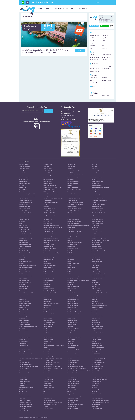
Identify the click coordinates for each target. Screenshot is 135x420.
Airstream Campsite (48, 168)
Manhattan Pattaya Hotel (49, 271)
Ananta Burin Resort (48, 173)
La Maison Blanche (96, 257)
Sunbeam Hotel (95, 335)
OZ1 (20, 297)
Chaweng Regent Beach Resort (51, 202)
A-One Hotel (46, 166)
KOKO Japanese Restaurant (25, 255)
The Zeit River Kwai (23, 377)
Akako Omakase (71, 168)
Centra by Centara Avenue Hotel (51, 196)
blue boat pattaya (96, 189)
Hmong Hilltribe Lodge (73, 236)
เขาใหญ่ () (104, 48)
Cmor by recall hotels (72, 206)
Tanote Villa (70, 343)
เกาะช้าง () (92, 48)
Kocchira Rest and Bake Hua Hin (75, 250)
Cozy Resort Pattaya (24, 210)
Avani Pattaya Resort (48, 177)
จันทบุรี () (92, 38)
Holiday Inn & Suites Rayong (98, 236)
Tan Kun (45, 343)
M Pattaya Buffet (95, 265)
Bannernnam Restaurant (24, 183)
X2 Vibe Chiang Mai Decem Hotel (26, 406)
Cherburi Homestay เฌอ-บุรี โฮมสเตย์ (75, 202)
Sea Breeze (70, 326)
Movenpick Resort (47, 284)
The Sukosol (94, 373)
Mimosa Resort (71, 282)
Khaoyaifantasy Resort (73, 248)
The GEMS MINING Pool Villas (98, 354)
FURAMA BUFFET (95, 225)
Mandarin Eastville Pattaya (25, 271)
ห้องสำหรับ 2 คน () (94, 66)
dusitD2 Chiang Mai (48, 219)
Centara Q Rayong (96, 194)
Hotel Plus (70, 240)
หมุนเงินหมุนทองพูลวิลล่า (97, 408)
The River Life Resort (24, 368)
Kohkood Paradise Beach (97, 253)
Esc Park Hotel (47, 221)
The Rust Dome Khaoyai (97, 368)
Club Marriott (46, 206)
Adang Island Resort (24, 168)
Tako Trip (94, 341)
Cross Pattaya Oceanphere (50, 210)
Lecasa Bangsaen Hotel (97, 261)
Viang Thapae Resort (24, 391)
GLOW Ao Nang (71, 229)
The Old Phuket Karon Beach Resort (52, 362)
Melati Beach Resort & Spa (73, 276)
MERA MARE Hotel (23, 278)
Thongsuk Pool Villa (72, 379)
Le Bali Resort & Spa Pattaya (25, 261)
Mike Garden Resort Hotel (25, 282)
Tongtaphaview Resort (97, 381)
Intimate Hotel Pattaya (97, 242)
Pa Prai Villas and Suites (73, 297)
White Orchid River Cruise (97, 398)
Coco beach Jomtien (96, 206)
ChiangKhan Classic (23, 204)
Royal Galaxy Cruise (96, 318)
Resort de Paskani (23, 314)
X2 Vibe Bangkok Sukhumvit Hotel (75, 404)
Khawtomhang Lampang (97, 248)
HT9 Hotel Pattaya (23, 242)
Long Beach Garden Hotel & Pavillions (27, 265)
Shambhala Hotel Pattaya (73, 328)
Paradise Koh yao (71, 301)
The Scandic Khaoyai (48, 370)
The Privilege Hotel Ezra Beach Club (52, 366)
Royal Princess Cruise (24, 320)
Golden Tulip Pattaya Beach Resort (75, 231)
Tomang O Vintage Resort (73, 381)
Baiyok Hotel (94, 179)
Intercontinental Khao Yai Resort (75, 242)
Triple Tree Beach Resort (73, 383)
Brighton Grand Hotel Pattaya (50, 191)
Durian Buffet (22, 217)
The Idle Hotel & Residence (74, 356)
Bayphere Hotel (95, 183)
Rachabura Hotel (95, 309)
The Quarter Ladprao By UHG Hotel (75, 366)
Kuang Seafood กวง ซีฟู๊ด (49, 257)
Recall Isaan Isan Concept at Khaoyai (76, 311)
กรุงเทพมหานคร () (94, 35)
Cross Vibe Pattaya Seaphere (26, 213)
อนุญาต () (92, 95)
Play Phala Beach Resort (73, 305)
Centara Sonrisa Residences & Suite (27, 196)
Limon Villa (94, 263)
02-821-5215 (95, 25)
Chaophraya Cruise (48, 200)
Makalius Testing (95, 267)
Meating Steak (47, 276)
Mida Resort (94, 280)
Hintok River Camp (48, 236)
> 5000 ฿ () (104, 60)
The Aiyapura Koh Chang (25, 349)
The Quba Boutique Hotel (97, 366)
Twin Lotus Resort (48, 385)
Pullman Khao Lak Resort (24, 309)
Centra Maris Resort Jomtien (74, 196)
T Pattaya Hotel (47, 341)
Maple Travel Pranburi (72, 274)
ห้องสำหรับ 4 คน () (106, 66)
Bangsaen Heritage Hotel (97, 181)
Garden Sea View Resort (49, 229)
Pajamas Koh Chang (48, 299)
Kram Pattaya (22, 257)
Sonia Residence (47, 333)
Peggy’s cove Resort (24, 305)
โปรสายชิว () (93, 83)
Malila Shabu (70, 269)
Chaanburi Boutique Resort (74, 198)
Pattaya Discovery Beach (25, 303)
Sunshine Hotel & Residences (74, 337)
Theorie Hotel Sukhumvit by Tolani (99, 377)
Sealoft (45, 328)
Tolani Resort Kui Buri (48, 381)
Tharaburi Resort (71, 347)
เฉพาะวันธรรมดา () (95, 89)
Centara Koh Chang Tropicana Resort (52, 194)
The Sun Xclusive (23, 375)
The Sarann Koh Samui (24, 370)
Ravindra (46, 311)
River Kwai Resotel (96, 314)
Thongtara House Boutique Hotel (99, 379)
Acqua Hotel (94, 166)
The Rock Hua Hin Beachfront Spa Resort (53, 368)
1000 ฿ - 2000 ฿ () (106, 54)
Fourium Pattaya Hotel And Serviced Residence (78, 225)
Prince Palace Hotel (72, 307)
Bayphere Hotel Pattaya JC (74, 183)
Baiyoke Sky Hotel (23, 181)
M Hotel (69, 265)
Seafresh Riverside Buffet (97, 326)
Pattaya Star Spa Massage (97, 303)
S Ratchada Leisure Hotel (49, 322)
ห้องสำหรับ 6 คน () (94, 68)
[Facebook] (27, 3)
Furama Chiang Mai (23, 227)
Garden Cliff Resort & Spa (25, 229)
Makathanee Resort (23, 269)
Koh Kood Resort (71, 253)
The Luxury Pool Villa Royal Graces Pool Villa (53, 358)
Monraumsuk (22, 284)
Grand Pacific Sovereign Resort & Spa (27, 234)
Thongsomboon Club (48, 379)
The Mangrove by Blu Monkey (98, 358)
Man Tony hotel (95, 269)
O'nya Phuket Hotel (72, 290)
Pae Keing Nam (22, 299)
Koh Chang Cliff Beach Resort (98, 250)
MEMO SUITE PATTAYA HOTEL (98, 276)
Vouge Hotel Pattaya (72, 394)
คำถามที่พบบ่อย (82, 8)
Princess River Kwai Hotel (97, 307)
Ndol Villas (94, 286)
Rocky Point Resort (23, 318)
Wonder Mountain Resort (49, 400)
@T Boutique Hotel (48, 164)
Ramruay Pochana (23, 311)
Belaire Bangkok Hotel (96, 185)
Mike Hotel (46, 282)
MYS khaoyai (70, 284)
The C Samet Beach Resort (74, 351)
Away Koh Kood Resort (97, 177)
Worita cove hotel (71, 402)
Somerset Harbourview (24, 333)
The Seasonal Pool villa (97, 370)
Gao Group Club (95, 227)
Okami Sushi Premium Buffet (50, 295)
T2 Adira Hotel (71, 341)
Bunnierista (70, 191)
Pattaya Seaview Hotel (73, 303)
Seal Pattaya (22, 328)
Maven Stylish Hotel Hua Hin (25, 276)
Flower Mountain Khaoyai (73, 223)
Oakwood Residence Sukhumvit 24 (99, 293)
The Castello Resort (96, 351)
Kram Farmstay (95, 255)
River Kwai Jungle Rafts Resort (74, 314)
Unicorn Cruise (95, 385)
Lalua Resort (22, 259)
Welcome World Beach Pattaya (74, 396)
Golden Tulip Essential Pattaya (50, 231)
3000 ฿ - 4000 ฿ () (106, 57)
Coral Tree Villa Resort (24, 208)
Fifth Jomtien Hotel (48, 223)
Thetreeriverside (23, 379)
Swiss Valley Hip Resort (97, 339)
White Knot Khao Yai (48, 398)
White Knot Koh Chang (73, 398)
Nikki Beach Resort (72, 288)
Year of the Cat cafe (72, 406)
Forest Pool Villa (23, 225)
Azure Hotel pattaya (48, 179)
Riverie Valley (71, 316)
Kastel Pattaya (22, 248)
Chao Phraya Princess (24, 164)
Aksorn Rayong (95, 168)
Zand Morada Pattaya (48, 408)
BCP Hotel (21, 185)
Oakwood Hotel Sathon (73, 293)
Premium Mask (22, 307)
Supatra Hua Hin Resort (49, 339)
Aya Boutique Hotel (23, 179)
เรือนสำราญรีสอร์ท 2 (23, 410)
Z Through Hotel (23, 408)
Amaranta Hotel (95, 170)
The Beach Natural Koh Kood (74, 349)
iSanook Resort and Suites (25, 244)
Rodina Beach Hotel (48, 318)
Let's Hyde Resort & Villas (73, 263)
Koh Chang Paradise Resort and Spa (52, 253)
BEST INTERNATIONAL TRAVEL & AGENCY (53, 187)
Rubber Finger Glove (72, 320)
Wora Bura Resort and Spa (25, 402)
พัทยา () (92, 43)
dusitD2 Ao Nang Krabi (24, 219)
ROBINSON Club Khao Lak (97, 316)
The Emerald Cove (48, 354)
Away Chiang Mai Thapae (73, 177)
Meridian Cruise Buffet (49, 278)
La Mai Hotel (70, 257)
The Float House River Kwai (74, 354)
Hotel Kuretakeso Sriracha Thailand (51, 240)
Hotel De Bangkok (23, 240)
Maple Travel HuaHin (96, 271)
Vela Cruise (94, 387)
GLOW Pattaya (95, 229)
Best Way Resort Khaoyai (73, 187)
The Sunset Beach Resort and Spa (51, 375)
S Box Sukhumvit (95, 320)
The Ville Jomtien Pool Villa (98, 375)
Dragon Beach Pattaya (97, 215)
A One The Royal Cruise (24, 166)
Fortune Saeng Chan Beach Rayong (51, 225)
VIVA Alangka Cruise (96, 391)
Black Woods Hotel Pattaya (50, 189)
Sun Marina (70, 335)
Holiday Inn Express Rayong (25, 238)
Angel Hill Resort (71, 173)
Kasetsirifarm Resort (96, 246)
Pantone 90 (94, 299)
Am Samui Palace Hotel (49, 170)
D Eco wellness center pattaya (74, 213)
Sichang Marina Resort (72, 330)
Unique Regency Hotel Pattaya (26, 387)
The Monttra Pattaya (96, 360)
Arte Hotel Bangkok (48, 175)
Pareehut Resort (95, 301)
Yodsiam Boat (95, 406)
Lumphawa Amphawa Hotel (50, 265)
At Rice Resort (95, 175)
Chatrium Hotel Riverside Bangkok (99, 200)
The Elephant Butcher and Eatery (26, 354)
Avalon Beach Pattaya (24, 177)
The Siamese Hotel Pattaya (25, 373)
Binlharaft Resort (23, 189)
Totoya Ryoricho (23, 383)
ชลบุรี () (104, 38)
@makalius (105, 26)
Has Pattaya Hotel (23, 236)
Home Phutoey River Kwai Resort (51, 238)
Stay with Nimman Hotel (97, 333)
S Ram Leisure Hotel (24, 322)
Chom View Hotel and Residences (75, 204)
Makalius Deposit (71, 267)
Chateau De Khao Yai (72, 200)
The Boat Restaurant (48, 351)
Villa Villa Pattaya (71, 391)
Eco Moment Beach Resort (97, 219)
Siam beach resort (23, 330)
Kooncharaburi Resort (48, 255)
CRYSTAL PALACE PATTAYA (49, 213)
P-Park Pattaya (47, 297)
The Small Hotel (47, 373)
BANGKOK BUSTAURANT (73, 181)
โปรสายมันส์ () (105, 77)
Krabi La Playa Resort (72, 255)
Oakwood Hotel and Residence (99, 290)
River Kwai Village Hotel (24, 316)
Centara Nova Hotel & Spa (73, 194)
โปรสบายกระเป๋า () (106, 80)
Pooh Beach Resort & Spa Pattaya (99, 305)
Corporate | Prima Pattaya (49, 208)
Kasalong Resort (71, 246)
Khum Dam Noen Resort (24, 250)
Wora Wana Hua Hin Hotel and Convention (53, 402)
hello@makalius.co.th (67, 115)
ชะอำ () (92, 40)
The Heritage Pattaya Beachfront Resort (53, 356)
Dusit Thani (94, 217)
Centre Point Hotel (23, 198)
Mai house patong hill (48, 267)
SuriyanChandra (71, 339)
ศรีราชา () (92, 45)
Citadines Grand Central (24, 206)
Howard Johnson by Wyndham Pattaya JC (101, 240)
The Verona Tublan (72, 375)
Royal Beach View (72, 318)
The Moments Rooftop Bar (73, 360)
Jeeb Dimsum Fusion (72, 244)
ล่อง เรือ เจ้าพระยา (58, 8)
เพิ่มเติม (79, 50)
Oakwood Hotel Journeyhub (50, 293)
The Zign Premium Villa (73, 377)
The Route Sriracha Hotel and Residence (77, 368)
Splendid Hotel (71, 333)
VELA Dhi (21, 389)
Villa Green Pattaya (48, 391)
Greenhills (94, 234)
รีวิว (67, 8)
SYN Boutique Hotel (23, 341)
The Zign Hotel (47, 377)
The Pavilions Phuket (48, 364)
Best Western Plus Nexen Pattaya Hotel (100, 187)
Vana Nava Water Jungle (49, 387)
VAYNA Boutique (71, 387)
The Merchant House (48, 360)
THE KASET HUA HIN (96, 356)
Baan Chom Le (71, 179)
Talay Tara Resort (23, 343)
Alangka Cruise (22, 170)
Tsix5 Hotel (22, 385)
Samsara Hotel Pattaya (24, 324)
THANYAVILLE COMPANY (97, 345)
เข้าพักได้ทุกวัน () (106, 89)
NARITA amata (47, 286)
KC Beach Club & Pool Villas (50, 248)
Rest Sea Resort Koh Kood (49, 314)
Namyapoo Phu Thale (24, 286)
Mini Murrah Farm (95, 282)
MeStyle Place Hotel (24, 280)
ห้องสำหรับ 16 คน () (94, 71)
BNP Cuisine (22, 191)
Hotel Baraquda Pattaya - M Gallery (99, 238)
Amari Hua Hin (22, 173)
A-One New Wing (71, 166)
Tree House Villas (47, 383)
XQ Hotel (46, 406)
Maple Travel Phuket (48, 274)
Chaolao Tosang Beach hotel (25, 200)
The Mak (69, 358)
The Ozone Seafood (72, 362)
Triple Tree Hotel (95, 383)
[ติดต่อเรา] (23, 3)
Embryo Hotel (22, 221)
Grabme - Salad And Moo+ (97, 231)
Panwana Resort (47, 301)
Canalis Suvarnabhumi (96, 191)
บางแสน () (104, 40)
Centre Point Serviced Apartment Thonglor (53, 198)
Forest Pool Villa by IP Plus (97, 223)
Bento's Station (22, 187)
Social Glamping (95, 330)
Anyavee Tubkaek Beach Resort (99, 173)
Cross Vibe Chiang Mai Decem (98, 210)
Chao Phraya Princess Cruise (98, 198)
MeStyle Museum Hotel (97, 278)
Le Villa (69, 261)
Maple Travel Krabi (23, 274)
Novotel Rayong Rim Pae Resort (51, 290)
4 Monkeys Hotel (71, 164)
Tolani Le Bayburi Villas (24, 381)
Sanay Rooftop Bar (72, 324)
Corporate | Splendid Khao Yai (98, 208)
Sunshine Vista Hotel (24, 339)
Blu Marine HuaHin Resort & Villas (75, 189)
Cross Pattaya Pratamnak (73, 210)
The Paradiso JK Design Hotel (98, 362)
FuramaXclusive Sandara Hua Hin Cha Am (53, 227)
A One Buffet (94, 164)
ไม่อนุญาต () (105, 95)
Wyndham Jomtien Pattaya (25, 404)
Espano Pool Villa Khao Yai (97, 221)
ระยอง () (104, 43)
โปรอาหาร (47, 8)
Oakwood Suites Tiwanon (25, 295)
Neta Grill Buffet (23, 288)
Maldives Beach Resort (49, 269)
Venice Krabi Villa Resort (73, 389)
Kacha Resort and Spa (48, 246)
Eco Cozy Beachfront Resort (74, 219)
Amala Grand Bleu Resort (73, 170)
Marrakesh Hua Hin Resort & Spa (99, 274)
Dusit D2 (45, 217)
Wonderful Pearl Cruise (73, 400)
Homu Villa (70, 238)
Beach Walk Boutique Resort (50, 185)
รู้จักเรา (73, 8)
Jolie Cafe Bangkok (96, 244)
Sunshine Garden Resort (24, 337)
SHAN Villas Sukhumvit (97, 328)
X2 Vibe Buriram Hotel (96, 404)
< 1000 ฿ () (93, 54)
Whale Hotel (22, 398)
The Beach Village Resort (97, 349)
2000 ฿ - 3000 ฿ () (94, 57)
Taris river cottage (23, 345)
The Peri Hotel (71, 364)
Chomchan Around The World (98, 204)
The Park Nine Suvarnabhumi (25, 364)
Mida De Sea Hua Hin (48, 280)
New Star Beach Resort (49, 288)
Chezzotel (94, 202)
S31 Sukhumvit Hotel (72, 322)
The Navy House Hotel (24, 362)
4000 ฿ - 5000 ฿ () (94, 60)
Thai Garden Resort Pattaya (74, 345)
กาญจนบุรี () (105, 35)
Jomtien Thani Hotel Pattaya (25, 246)
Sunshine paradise (96, 337)
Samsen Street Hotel (48, 324)
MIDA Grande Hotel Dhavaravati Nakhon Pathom (78, 280)
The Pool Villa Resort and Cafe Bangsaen (28, 366)
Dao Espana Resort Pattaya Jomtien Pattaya (53, 215)
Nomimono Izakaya (23, 290)
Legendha (21, 263)
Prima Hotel (46, 307)
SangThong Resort (96, 324)
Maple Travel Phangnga (73, 271)
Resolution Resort (96, 311)
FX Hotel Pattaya (71, 227)
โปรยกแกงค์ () (93, 77)
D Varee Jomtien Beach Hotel (98, 213)
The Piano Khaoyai (96, 364)
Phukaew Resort (47, 305)
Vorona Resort (47, 394)
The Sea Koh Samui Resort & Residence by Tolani (79, 370)
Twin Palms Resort (72, 385)
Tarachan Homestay (96, 343)
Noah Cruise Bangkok (96, 288)
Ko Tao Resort (47, 250)
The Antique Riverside (49, 349)
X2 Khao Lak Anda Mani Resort (50, 404)
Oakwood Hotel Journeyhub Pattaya (27, 293)
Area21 (21, 175)
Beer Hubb (70, 185)
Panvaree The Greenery (24, 301)
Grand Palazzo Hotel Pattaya (50, 234)
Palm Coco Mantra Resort (73, 299)
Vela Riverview (47, 389)
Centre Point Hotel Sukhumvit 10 (99, 196)
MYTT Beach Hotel (96, 284)
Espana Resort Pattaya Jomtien (74, 221)
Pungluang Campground (49, 309)
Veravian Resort (95, 389)
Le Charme (46, 261)
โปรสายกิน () (93, 80)
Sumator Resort (47, 335)
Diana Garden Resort (72, 215)
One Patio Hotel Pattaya (73, 295)
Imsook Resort (47, 242)
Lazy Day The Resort (96, 259)
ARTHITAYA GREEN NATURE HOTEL (75, 175)
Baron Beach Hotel (48, 183)
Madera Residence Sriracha (25, 267)
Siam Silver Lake (47, 330)
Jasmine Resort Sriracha (49, 244)
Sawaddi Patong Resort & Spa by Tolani (28, 326)
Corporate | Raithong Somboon (74, 208)
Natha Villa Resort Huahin (73, 286)
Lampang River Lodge (48, 259)
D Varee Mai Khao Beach (24, 215)
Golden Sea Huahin (23, 231)
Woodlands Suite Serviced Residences (100, 400)
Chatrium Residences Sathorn (26, 202)
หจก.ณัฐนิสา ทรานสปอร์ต (73, 408)
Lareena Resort (71, 259)
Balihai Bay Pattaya (48, 181)
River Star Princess (48, 316)
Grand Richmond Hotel (73, 234)
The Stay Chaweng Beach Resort (75, 373)
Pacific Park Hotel (95, 297)
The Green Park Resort (24, 356)
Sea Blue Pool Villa (48, 326)
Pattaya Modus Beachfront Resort (51, 303)
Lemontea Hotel (47, 263)
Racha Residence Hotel (73, 309)
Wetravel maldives (96, 396)
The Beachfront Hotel (24, 351)
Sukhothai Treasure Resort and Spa (27, 335)
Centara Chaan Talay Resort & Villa (27, 194)
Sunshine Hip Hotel (48, 337)
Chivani (45, 204)
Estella (20, 223)
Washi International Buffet (97, 394)
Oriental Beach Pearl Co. (97, 295)
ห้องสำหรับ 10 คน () (106, 68)
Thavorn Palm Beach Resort (98, 347)
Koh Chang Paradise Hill (24, 253)
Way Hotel (46, 396)
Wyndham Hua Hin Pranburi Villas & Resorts (101, 402)
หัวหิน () (104, 45)
